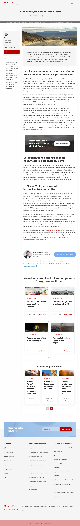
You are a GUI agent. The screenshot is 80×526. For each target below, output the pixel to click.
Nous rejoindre (8, 461)
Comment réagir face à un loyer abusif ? (62, 302)
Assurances (7, 465)
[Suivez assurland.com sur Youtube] (12, 509)
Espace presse (8, 469)
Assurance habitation (20, 22)
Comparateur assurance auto (37, 448)
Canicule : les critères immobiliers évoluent (49, 385)
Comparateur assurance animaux (38, 473)
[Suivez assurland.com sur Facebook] (4, 509)
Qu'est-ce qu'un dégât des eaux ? (63, 480)
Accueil (9, 22)
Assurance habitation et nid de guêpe (36, 339)
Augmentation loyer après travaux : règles (61, 340)
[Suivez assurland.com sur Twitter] (7, 509)
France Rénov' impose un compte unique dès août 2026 (31, 387)
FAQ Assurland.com (9, 478)
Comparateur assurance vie (36, 477)
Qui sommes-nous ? (9, 448)
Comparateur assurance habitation (39, 452)
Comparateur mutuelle (35, 456)
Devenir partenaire (9, 456)
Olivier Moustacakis (40, 252)
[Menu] (75, 3)
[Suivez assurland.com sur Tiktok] (18, 509)
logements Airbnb (54, 230)
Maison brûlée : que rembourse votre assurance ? (67, 387)
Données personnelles (40, 506)
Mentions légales (27, 506)
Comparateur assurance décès (37, 481)
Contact (6, 473)
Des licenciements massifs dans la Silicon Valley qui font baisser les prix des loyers (12, 66)
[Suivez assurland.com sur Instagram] (15, 509)
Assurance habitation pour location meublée (36, 304)
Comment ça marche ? (10, 452)
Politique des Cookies (54, 506)
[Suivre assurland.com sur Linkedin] (10, 509)
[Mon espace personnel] (72, 3)
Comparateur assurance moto (37, 461)
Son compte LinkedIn (29, 266)
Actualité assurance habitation (38, 22)
